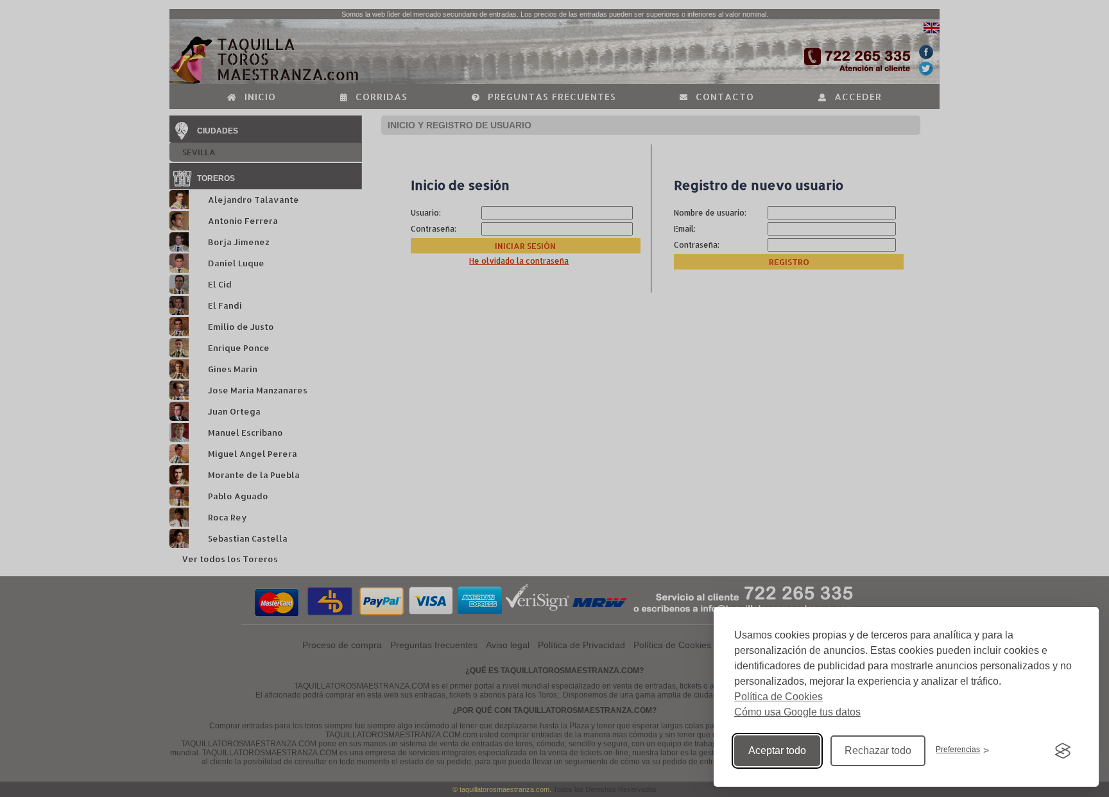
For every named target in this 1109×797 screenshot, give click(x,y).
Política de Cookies (778, 696)
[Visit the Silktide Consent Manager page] (1062, 750)
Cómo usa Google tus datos (797, 712)
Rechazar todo (878, 750)
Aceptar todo (777, 750)
